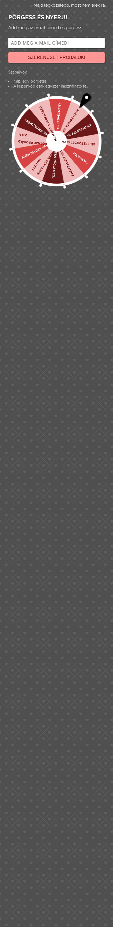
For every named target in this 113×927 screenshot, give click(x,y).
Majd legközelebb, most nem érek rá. (70, 5)
